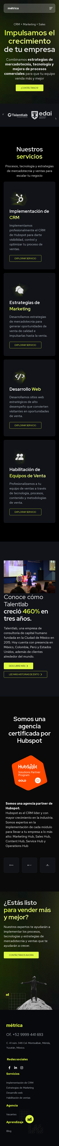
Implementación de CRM (19, 1082)
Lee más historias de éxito (24, 674)
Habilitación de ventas (18, 1097)
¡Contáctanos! (29, 87)
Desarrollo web (14, 1092)
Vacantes (11, 1114)
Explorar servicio (25, 258)
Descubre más (17, 665)
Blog (8, 1131)
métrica (13, 8)
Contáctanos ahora (21, 955)
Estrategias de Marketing (20, 1087)
